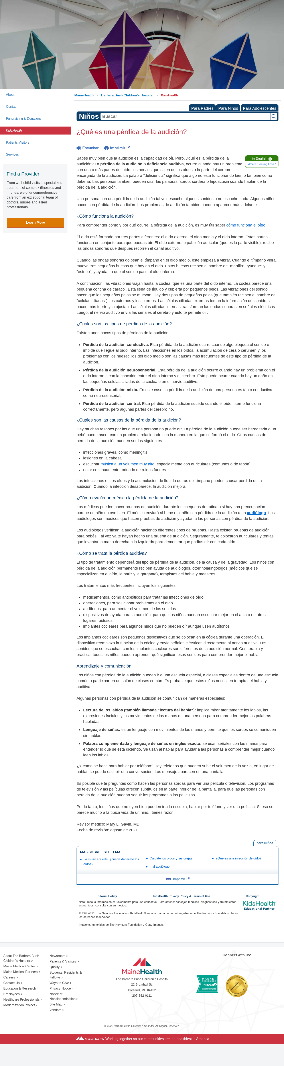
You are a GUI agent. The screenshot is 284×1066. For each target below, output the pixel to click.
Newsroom (57, 956)
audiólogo (256, 513)
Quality (54, 967)
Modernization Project (19, 1005)
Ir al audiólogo (160, 866)
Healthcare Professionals (21, 999)
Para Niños (228, 108)
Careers (9, 977)
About (10, 94)
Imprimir (117, 148)
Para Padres (202, 108)
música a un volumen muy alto (127, 464)
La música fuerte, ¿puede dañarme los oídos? (111, 861)
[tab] (264, 843)
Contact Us (11, 983)
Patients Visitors (18, 142)
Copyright (252, 896)
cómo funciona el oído (245, 225)
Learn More (35, 222)
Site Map (55, 1004)
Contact (11, 106)
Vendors (55, 1010)
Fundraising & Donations (23, 118)
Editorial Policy (106, 896)
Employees (11, 994)
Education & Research (19, 988)
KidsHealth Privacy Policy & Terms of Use (181, 896)
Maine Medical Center (19, 966)
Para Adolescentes (259, 108)
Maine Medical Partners (20, 972)
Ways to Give (59, 983)
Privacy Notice (60, 988)
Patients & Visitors (62, 961)
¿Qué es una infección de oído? (238, 858)
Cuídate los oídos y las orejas (171, 858)
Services (12, 154)
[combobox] (185, 116)
